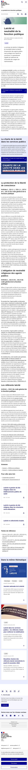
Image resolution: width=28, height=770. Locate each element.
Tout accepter (14, 759)
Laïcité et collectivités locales (14, 520)
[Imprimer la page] (25, 14)
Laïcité (6, 43)
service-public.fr (14, 745)
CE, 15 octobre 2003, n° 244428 (10, 341)
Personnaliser (14, 767)
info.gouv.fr (4, 745)
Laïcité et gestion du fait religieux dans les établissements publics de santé (12, 491)
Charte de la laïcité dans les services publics (14, 145)
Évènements (14, 724)
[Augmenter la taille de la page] (18, 14)
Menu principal (26, 2)
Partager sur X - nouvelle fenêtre (6, 691)
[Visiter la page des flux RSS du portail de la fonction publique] (22, 715)
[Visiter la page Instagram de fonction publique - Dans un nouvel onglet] (10, 715)
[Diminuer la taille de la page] (21, 14)
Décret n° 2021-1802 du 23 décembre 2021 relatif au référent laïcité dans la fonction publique (13, 549)
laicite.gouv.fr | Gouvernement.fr (10, 479)
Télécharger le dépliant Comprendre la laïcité (12, 90)
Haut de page (6, 694)
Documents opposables (14, 723)
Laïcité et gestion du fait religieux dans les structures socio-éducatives (13, 507)
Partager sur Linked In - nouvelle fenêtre (2, 691)
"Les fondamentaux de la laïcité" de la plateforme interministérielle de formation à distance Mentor (13, 459)
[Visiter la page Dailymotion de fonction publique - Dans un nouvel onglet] (18, 715)
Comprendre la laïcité (7, 477)
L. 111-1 (8, 534)
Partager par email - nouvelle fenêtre (14, 691)
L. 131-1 (14, 534)
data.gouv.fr (16, 748)
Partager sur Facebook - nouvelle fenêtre (10, 691)
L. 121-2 (8, 540)
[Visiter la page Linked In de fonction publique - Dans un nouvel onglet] (2, 715)
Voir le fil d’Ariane (4, 13)
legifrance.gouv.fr (5, 748)
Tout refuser (14, 763)
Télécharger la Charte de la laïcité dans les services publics (13, 159)
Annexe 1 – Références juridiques (11, 468)
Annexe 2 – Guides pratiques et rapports (12, 470)
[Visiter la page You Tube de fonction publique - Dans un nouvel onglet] (14, 715)
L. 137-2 (21, 534)
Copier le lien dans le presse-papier (18, 691)
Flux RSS (14, 726)
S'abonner (5, 705)
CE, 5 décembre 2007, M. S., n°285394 (14, 322)
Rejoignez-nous (14, 721)
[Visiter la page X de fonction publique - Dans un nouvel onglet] (6, 715)
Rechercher (22, 2)
